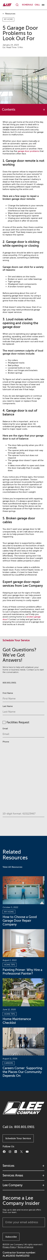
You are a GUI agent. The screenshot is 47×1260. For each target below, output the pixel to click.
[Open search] (17, 5)
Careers (8, 1063)
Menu (43, 5)
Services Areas (13, 1175)
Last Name (8, 706)
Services (8, 1166)
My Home (8, 19)
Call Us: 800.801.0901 (18, 1127)
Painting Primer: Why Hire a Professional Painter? (22, 972)
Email (5, 728)
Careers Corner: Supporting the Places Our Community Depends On (22, 1072)
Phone (6, 742)
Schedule (27, 5)
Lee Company (12, 1185)
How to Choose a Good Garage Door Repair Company (20, 920)
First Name (8, 693)
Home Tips (9, 965)
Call (37, 5)
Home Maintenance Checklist (17, 1021)
